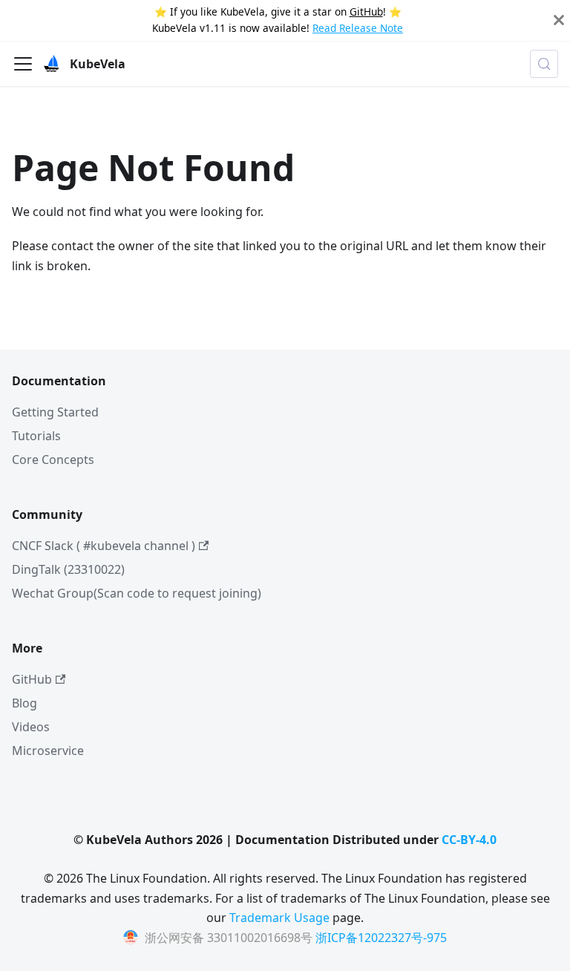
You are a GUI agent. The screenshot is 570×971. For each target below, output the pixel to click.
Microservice (48, 750)
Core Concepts (53, 459)
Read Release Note (357, 28)
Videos (31, 727)
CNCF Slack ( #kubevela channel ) (103, 545)
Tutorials (36, 436)
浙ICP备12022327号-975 (381, 937)
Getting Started (55, 412)
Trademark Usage (279, 917)
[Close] (559, 20)
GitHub (366, 11)
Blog (24, 703)
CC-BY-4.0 (469, 839)
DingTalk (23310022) (68, 569)
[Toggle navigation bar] (23, 64)
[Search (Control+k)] (544, 64)
